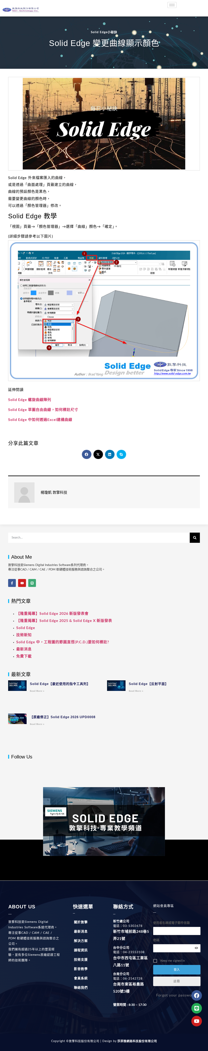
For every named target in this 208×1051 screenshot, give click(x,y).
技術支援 (81, 959)
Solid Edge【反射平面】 (148, 684)
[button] (86, 454)
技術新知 (24, 635)
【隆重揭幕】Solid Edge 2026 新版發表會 (52, 614)
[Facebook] (196, 995)
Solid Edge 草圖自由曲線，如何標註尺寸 (43, 410)
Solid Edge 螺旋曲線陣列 (29, 400)
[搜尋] (195, 538)
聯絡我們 (81, 987)
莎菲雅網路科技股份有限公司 (137, 1041)
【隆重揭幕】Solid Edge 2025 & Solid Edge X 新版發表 (64, 621)
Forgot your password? (176, 995)
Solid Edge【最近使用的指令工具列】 (60, 684)
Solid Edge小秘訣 (104, 32)
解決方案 (81, 941)
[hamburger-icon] (172, 5)
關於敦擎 (81, 922)
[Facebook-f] (12, 583)
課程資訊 (81, 950)
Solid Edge (25, 628)
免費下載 (24, 656)
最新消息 (24, 649)
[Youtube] (22, 583)
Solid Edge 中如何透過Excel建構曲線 (40, 420)
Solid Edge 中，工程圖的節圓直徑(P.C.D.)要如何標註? (62, 642)
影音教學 (81, 969)
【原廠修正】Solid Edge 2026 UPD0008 (62, 717)
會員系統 (81, 978)
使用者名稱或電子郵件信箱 (171, 922)
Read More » (37, 691)
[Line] (32, 583)
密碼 (156, 940)
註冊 (176, 981)
